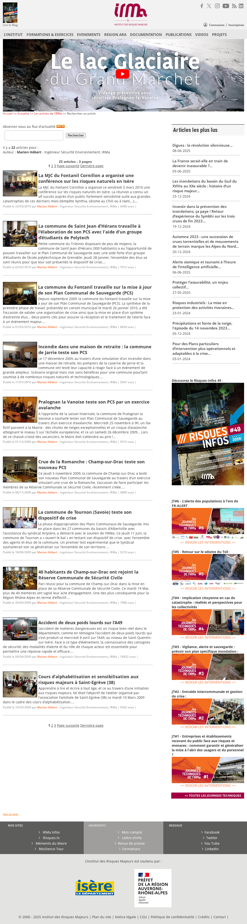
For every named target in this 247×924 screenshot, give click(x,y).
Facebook (212, 832)
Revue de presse (131, 843)
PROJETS (219, 34)
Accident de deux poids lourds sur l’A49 (80, 622)
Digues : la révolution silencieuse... (202, 145)
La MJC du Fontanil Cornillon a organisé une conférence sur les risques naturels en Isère (86, 178)
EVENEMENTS (88, 34)
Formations (131, 849)
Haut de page (10, 814)
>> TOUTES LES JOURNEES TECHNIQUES (213, 796)
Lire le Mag (10, 25)
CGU (143, 917)
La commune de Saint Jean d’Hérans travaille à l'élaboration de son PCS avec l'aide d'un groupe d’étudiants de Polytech (90, 231)
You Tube (212, 843)
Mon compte (131, 832)
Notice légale (125, 917)
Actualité (23, 113)
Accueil (8, 113)
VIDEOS (201, 34)
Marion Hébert (47, 206)
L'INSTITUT (13, 34)
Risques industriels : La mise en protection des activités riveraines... (203, 305)
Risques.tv (51, 837)
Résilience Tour (51, 849)
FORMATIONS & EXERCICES (50, 34)
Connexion (217, 25)
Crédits (204, 917)
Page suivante (68, 166)
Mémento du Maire (51, 843)
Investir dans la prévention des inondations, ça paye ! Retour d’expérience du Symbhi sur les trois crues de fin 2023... (203, 213)
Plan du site (101, 917)
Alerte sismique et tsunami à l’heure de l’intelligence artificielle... (204, 264)
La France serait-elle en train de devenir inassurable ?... (200, 163)
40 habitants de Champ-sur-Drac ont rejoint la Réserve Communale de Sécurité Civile (88, 575)
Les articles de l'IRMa (48, 113)
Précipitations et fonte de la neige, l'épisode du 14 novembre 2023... (202, 325)
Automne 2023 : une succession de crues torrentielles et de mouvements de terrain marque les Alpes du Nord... (205, 241)
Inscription (236, 25)
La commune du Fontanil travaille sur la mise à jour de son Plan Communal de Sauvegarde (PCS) (95, 290)
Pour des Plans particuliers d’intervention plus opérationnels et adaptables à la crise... (203, 348)
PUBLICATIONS (179, 34)
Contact (220, 917)
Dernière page (91, 166)
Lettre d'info (131, 837)
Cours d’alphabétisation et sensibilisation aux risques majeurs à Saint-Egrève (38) (88, 679)
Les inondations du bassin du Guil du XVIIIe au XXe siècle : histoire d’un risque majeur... (204, 186)
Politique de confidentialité (172, 917)
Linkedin (212, 849)
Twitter (212, 837)
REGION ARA (115, 34)
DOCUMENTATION (146, 34)
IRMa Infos (51, 832)
